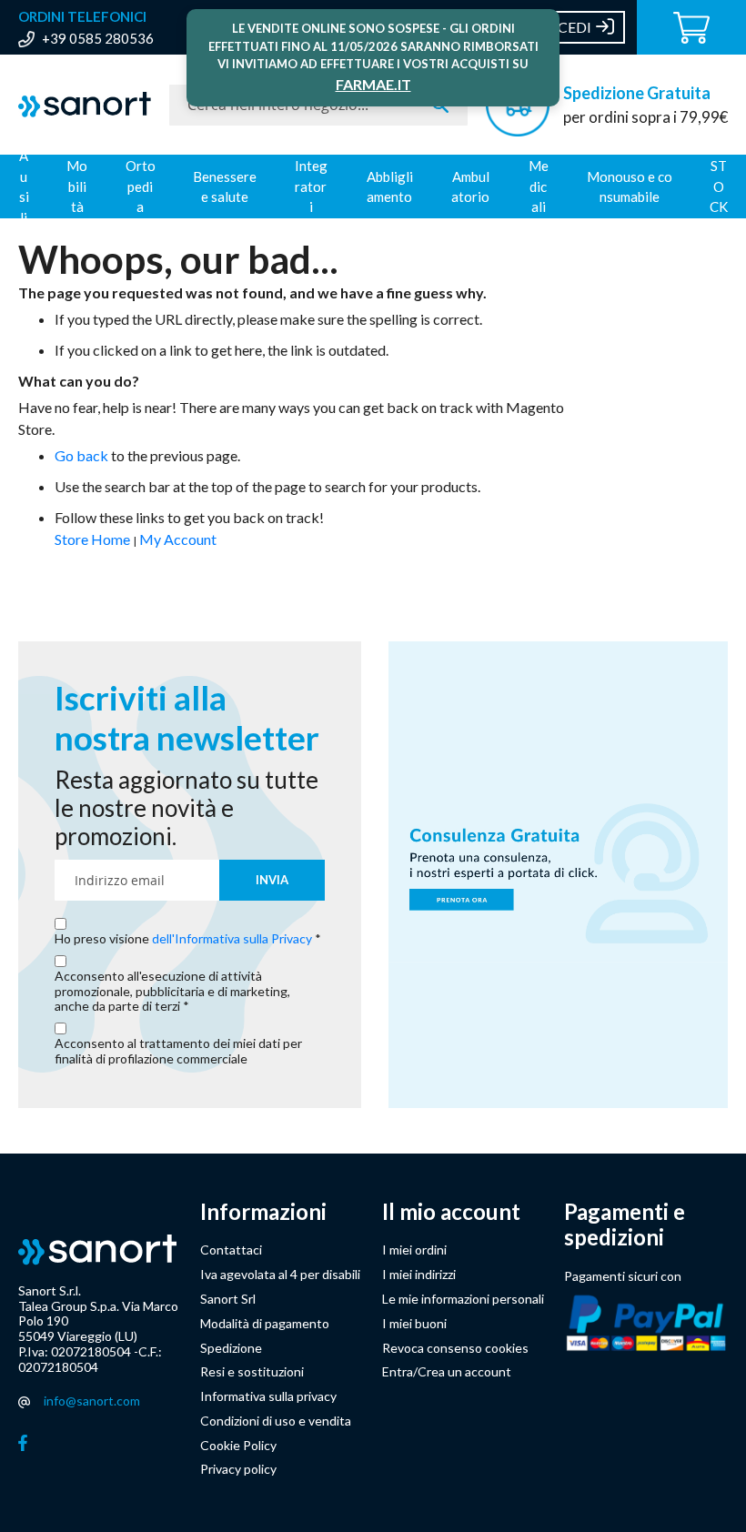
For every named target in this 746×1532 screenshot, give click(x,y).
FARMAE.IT (373, 84)
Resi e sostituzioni (252, 1371)
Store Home (92, 539)
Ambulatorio (470, 187)
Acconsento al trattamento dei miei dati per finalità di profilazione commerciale (178, 1051)
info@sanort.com (92, 1400)
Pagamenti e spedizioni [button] (624, 1225)
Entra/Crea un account (446, 1371)
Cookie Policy (238, 1445)
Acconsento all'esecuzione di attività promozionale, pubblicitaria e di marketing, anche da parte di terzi (172, 991)
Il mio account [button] (451, 1212)
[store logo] (84, 104)
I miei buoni (414, 1323)
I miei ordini (414, 1249)
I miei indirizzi (419, 1274)
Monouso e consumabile (629, 187)
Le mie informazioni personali (463, 1298)
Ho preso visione (183, 939)
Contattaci (231, 1249)
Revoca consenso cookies (455, 1348)
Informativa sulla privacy (268, 1396)
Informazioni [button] (263, 1212)
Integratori (311, 186)
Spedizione (231, 1348)
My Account (178, 539)
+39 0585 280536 (98, 38)
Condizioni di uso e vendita (275, 1420)
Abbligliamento (390, 187)
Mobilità (76, 186)
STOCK (719, 186)
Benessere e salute (225, 187)
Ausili (24, 186)
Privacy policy (238, 1469)
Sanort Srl (228, 1298)
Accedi (564, 26)
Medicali (539, 186)
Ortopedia (141, 186)
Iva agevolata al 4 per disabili (280, 1274)
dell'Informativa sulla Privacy (232, 938)
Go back (81, 455)
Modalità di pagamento (264, 1323)
